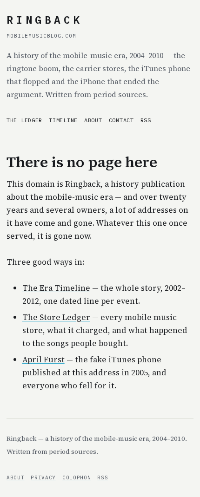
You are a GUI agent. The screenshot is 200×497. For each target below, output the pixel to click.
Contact (121, 120)
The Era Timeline (56, 288)
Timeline (63, 120)
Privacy (43, 477)
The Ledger (24, 120)
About (93, 120)
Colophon (76, 477)
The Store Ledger (56, 317)
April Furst (43, 359)
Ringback (44, 19)
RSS (145, 120)
